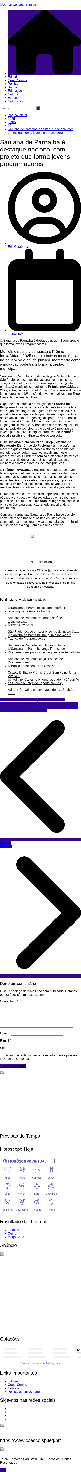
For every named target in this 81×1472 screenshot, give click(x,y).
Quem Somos (17, 80)
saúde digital (56, 707)
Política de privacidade (24, 1391)
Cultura (13, 94)
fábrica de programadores (26, 703)
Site (3, 1048)
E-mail (5, 1040)
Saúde (12, 87)
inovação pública (56, 703)
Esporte (13, 97)
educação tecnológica (43, 699)
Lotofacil (14, 1230)
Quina (12, 1233)
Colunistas (15, 101)
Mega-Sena (16, 1237)
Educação (15, 90)
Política (13, 83)
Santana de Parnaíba (32, 707)
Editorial (13, 76)
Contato (13, 1388)
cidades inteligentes (14, 699)
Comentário (9, 1001)
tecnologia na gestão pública (27, 710)
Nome (5, 1033)
